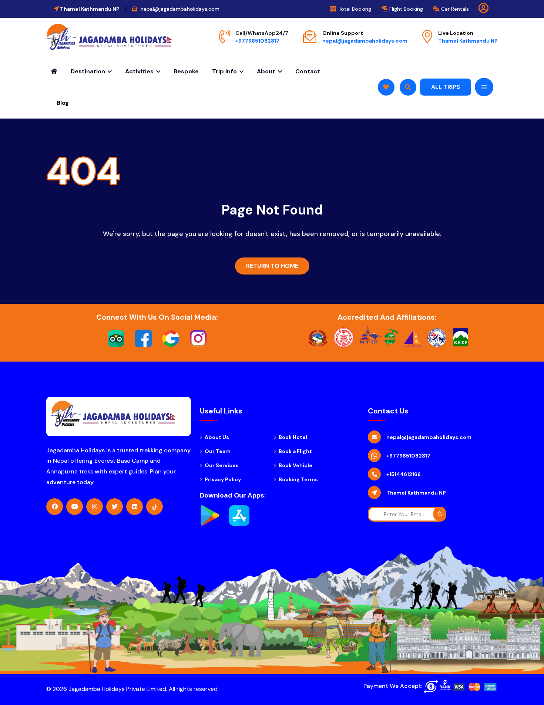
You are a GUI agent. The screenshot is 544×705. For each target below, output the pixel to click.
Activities (139, 71)
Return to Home (272, 266)
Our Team (218, 451)
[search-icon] (386, 87)
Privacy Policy (223, 479)
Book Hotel (293, 437)
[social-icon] (54, 506)
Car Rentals (454, 9)
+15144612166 (403, 474)
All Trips (445, 87)
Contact (307, 71)
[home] (109, 37)
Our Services (222, 465)
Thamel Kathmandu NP (468, 40)
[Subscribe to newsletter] (439, 514)
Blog (63, 103)
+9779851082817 (257, 40)
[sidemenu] (484, 87)
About (266, 71)
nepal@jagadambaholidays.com (364, 40)
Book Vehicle (295, 465)
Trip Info (224, 71)
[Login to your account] (483, 10)
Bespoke (186, 71)
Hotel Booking (353, 9)
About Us (217, 437)
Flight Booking (405, 9)
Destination (88, 71)
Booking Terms (298, 479)
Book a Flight (295, 451)
